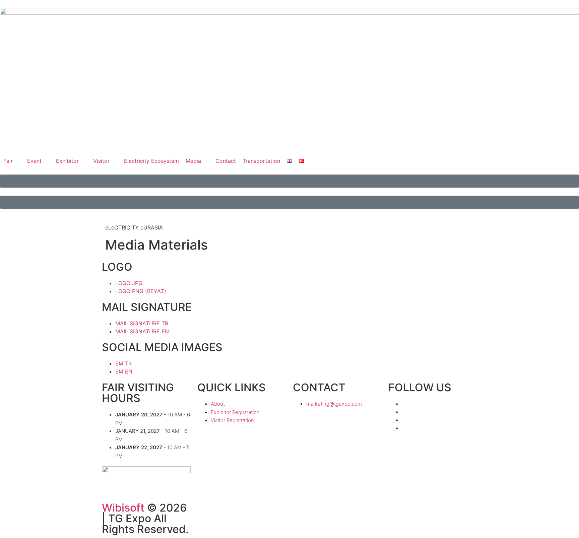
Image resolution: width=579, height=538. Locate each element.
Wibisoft (123, 507)
